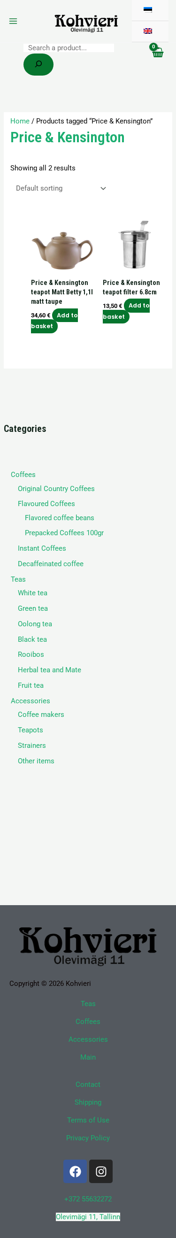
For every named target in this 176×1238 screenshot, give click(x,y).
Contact (88, 1084)
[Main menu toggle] (13, 21)
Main (88, 1057)
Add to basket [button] (54, 320)
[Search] (38, 65)
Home (20, 121)
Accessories (88, 1039)
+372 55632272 (88, 1199)
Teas (88, 1004)
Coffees (88, 1021)
